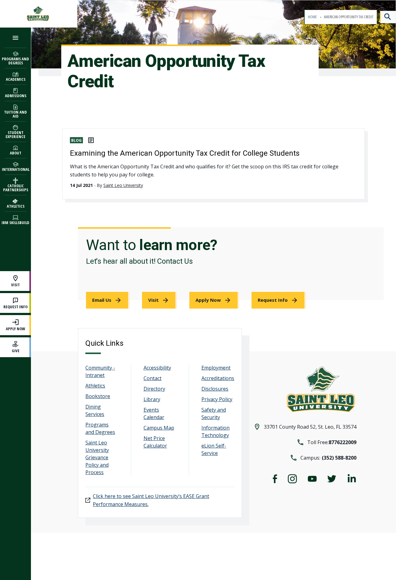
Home (312, 17)
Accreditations (217, 378)
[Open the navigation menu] (15, 38)
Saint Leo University (123, 185)
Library (152, 399)
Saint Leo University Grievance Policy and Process (97, 457)
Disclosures (214, 388)
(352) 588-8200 (339, 457)
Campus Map (159, 427)
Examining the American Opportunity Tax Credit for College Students (184, 153)
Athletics (95, 385)
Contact (152, 378)
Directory (154, 388)
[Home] (38, 13)
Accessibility (157, 367)
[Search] (388, 17)
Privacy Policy (216, 399)
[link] (108, 300)
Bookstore (97, 396)
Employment (215, 367)
